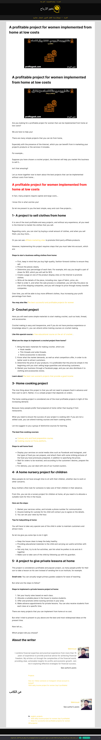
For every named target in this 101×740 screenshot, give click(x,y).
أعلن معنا (42, 1)
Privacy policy (86, 737)
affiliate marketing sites (35, 240)
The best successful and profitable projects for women (51, 302)
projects (40, 716)
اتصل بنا (59, 1)
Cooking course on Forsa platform (31, 441)
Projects (31, 675)
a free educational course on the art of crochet (52, 334)
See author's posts (71, 707)
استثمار (41, 17)
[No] (99, 738)
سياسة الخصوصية (51, 1)
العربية (66, 17)
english (33, 716)
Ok (80, 737)
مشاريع (35, 17)
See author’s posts (68, 668)
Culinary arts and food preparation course (35, 438)
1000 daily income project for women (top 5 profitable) (47, 685)
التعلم (50, 17)
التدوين (46, 17)
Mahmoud (72, 649)
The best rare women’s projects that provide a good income (48, 376)
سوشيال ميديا (57, 17)
